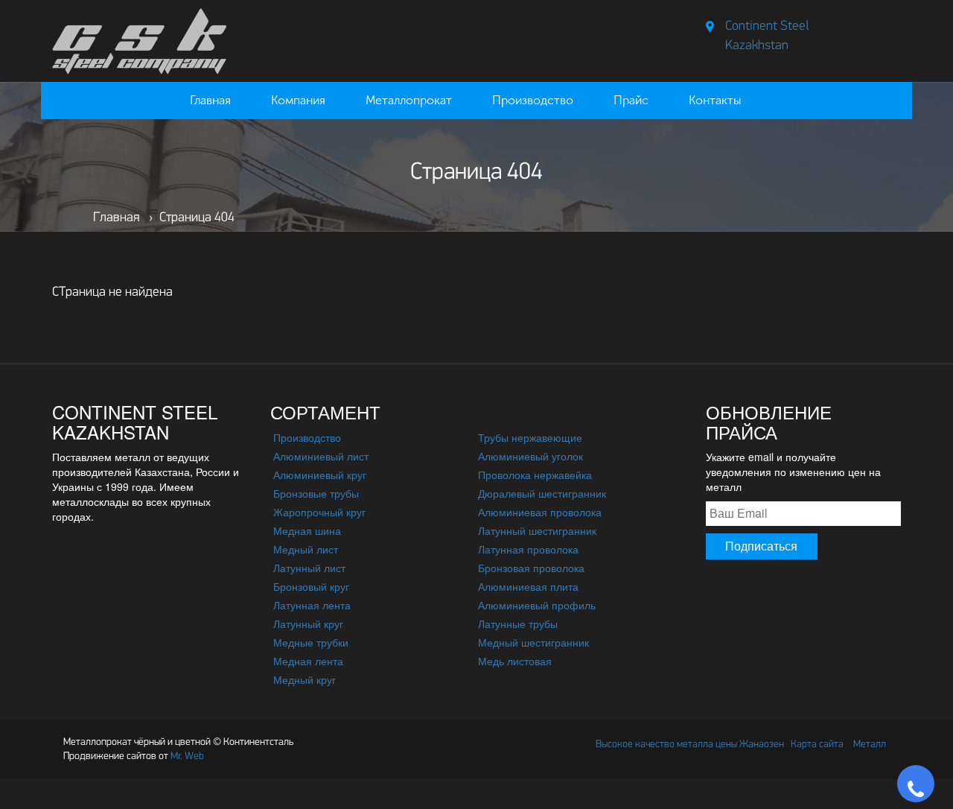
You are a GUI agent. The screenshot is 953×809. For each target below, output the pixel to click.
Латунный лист (309, 567)
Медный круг (304, 679)
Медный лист (305, 549)
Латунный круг (308, 623)
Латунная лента (312, 604)
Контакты (715, 100)
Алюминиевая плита (528, 586)
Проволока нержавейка (535, 474)
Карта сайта (817, 744)
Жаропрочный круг (319, 511)
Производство (532, 100)
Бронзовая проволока (531, 567)
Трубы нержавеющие (530, 437)
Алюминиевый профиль (537, 604)
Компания (298, 100)
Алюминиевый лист (321, 455)
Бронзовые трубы (316, 493)
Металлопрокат (409, 100)
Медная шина (307, 530)
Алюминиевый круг (319, 474)
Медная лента (308, 660)
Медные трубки (310, 642)
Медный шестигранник (533, 642)
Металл (869, 744)
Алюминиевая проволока (540, 511)
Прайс (630, 100)
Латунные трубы (518, 623)
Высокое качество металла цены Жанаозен (690, 744)
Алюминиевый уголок (530, 455)
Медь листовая (515, 660)
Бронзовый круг (311, 586)
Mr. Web (133, 756)
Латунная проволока (528, 549)
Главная (210, 100)
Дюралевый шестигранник (542, 493)
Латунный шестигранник (537, 530)
